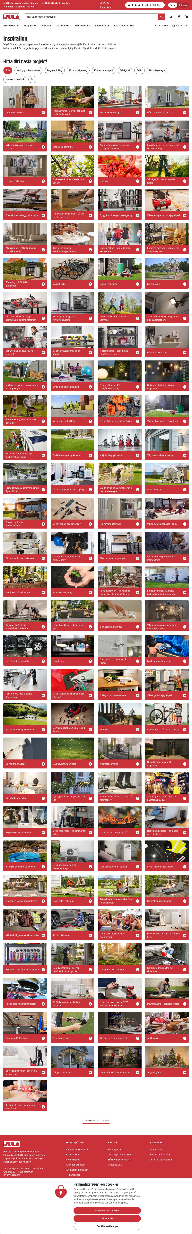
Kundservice (161, 25)
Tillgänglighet (73, 1175)
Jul (32, 79)
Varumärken (63, 25)
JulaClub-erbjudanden (161, 1159)
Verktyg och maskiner (28, 70)
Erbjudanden (82, 25)
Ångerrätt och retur (75, 1165)
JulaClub (104, 3)
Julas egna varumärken (120, 1154)
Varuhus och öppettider (77, 1149)
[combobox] (95, 17)
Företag (183, 5)
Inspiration (30, 25)
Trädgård (125, 70)
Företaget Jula (115, 1149)
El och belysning (78, 70)
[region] (96, 1206)
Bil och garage (157, 70)
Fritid (139, 70)
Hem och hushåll (15, 79)
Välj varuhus (182, 25)
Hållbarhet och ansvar (119, 1159)
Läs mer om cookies (94, 1203)
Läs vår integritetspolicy (116, 1203)
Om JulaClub (156, 1149)
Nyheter (46, 25)
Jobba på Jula (115, 1165)
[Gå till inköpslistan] (179, 17)
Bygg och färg (54, 70)
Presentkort (105, 7)
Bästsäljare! (102, 25)
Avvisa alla (107, 1218)
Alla (8, 70)
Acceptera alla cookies (107, 1210)
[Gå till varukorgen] (187, 17)
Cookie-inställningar (107, 1226)
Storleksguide (73, 1159)
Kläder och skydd (103, 70)
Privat (172, 5)
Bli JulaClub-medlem (160, 1154)
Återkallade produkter (77, 1170)
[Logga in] (171, 17)
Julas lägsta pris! (123, 25)
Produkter (9, 25)
